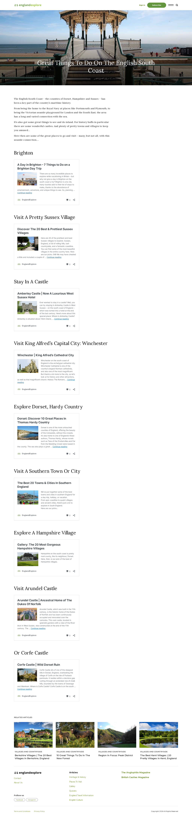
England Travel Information (81, 795)
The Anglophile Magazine (135, 772)
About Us (18, 782)
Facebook (19, 800)
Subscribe (156, 5)
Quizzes (72, 791)
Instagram (32, 800)
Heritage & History (77, 777)
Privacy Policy (39, 811)
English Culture (76, 800)
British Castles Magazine (135, 777)
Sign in (142, 5)
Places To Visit (75, 782)
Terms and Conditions (22, 811)
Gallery (72, 786)
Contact (17, 778)
